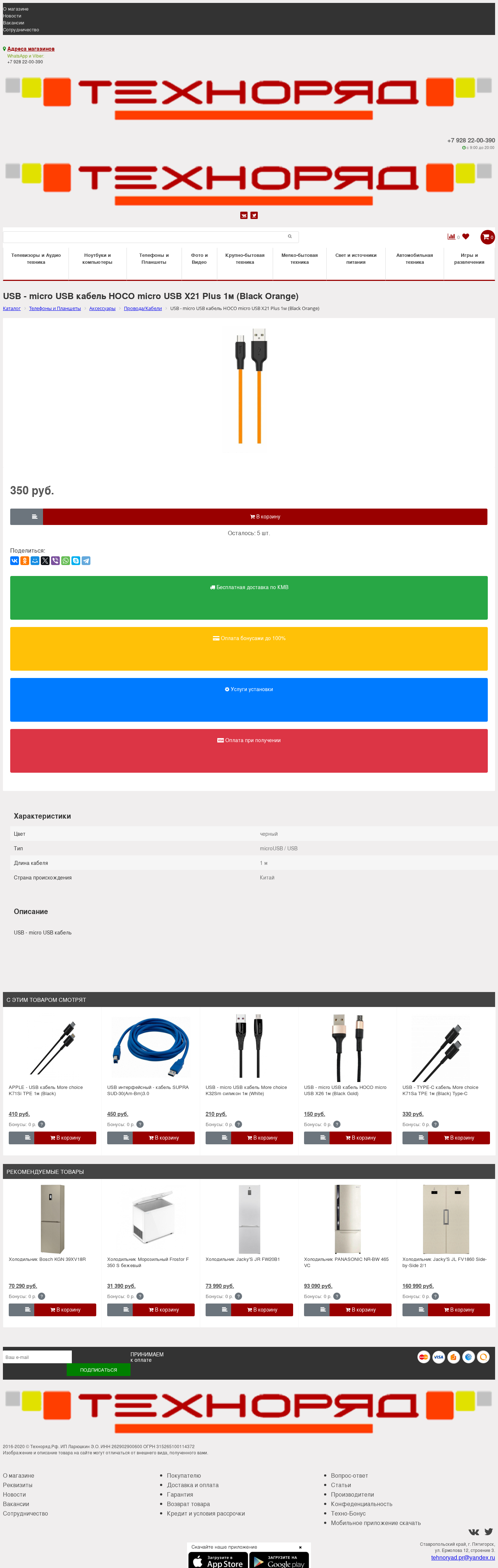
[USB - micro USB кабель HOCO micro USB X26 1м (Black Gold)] (347, 1047)
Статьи (341, 1485)
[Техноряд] (249, 180)
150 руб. (314, 1114)
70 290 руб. (23, 1286)
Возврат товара (188, 1504)
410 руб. (19, 1114)
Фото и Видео (199, 258)
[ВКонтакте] (14, 560)
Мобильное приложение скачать (376, 1522)
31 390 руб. (121, 1286)
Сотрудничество (21, 29)
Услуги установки (251, 689)
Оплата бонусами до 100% (252, 638)
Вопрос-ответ (349, 1475)
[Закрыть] (298, 1551)
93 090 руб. (318, 1286)
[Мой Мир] (35, 560)
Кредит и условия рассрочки (206, 1513)
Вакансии (13, 22)
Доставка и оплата (193, 1485)
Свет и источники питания (356, 258)
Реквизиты (17, 1485)
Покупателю (184, 1475)
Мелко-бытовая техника (299, 258)
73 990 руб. (220, 1286)
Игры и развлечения (469, 258)
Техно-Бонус (348, 1513)
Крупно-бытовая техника (245, 258)
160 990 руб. (418, 1286)
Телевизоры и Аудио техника (36, 258)
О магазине (15, 8)
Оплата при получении (252, 740)
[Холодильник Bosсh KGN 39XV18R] (52, 1219)
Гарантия (180, 1494)
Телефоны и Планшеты (154, 258)
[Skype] (75, 560)
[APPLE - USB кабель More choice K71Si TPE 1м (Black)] (52, 1047)
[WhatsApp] (65, 560)
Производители (352, 1494)
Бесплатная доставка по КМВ (251, 587)
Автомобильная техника (414, 258)
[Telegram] (86, 560)
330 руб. (413, 1114)
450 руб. (117, 1114)
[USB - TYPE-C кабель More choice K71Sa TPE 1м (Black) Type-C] (446, 1047)
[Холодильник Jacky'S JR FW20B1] (249, 1219)
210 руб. (216, 1114)
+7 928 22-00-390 (471, 140)
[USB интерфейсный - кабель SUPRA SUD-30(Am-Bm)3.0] (151, 1047)
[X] (45, 560)
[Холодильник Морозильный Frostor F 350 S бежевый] (151, 1219)
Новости (12, 15)
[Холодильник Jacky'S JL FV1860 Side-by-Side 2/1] (446, 1219)
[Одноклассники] (24, 560)
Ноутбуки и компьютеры (97, 258)
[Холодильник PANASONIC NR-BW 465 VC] (347, 1219)
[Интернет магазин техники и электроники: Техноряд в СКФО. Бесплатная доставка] (249, 94)
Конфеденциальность (362, 1504)
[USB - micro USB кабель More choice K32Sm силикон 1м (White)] (249, 1047)
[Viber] (55, 560)
